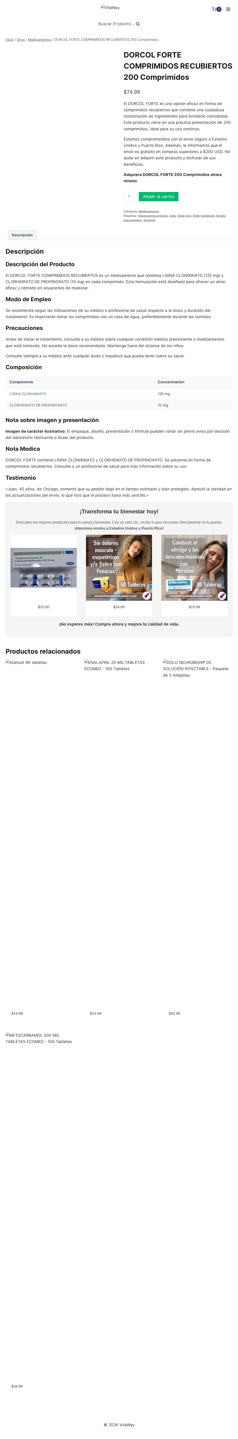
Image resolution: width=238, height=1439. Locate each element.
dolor (172, 215)
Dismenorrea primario (153, 215)
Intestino (149, 220)
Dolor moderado (204, 215)
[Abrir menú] (228, 9)
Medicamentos (149, 211)
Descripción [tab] (22, 235)
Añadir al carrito (158, 196)
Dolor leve (184, 215)
